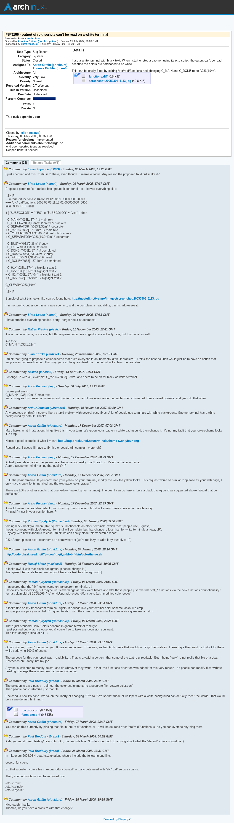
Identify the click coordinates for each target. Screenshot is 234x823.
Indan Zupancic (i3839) (44, 169)
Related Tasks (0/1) (46, 162)
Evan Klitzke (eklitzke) (43, 354)
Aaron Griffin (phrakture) (50, 65)
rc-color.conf (29, 710)
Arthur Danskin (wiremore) (46, 408)
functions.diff (97, 76)
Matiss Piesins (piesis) (43, 329)
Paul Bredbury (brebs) (43, 681)
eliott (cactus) (29, 44)
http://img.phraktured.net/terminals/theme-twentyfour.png (98, 440)
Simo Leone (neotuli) (42, 183)
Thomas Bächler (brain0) (50, 68)
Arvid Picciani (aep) (41, 386)
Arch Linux (25, 6)
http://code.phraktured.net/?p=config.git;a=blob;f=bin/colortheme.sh (53, 554)
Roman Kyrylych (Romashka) (48, 521)
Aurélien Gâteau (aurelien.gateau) (38, 41)
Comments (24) (16, 162)
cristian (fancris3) (40, 372)
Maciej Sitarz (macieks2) (45, 564)
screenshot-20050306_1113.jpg (108, 81)
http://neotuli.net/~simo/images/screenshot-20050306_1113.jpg (115, 298)
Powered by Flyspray (116, 819)
